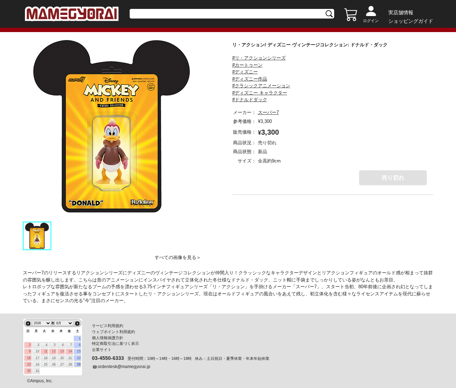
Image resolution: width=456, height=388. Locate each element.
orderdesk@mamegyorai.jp (124, 366)
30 (29, 371)
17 (37, 358)
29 (79, 364)
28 (70, 364)
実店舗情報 (400, 12)
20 (62, 358)
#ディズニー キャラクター (259, 92)
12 (54, 351)
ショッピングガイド (410, 21)
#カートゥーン (247, 65)
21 (70, 358)
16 (29, 358)
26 (54, 364)
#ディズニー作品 (249, 79)
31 (37, 371)
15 (79, 351)
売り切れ (393, 178)
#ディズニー (245, 71)
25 (45, 364)
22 (79, 358)
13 (62, 351)
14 (70, 351)
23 (29, 364)
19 (54, 358)
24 (37, 364)
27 (62, 364)
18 (45, 358)
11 (45, 351)
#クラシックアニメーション (261, 85)
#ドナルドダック (249, 99)
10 (37, 351)
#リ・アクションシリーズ (259, 58)
